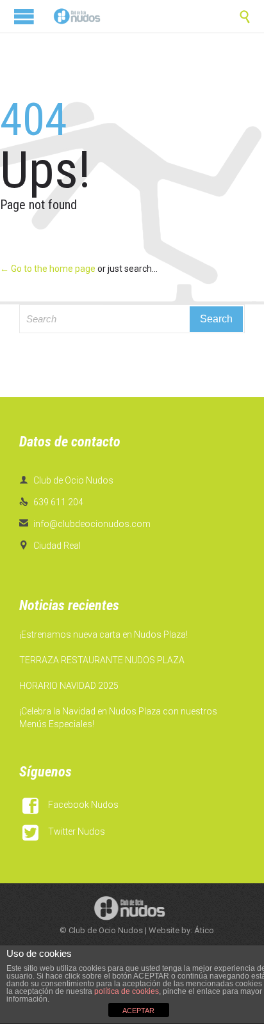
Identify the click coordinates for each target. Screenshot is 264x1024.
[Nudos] (77, 16)
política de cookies (126, 991)
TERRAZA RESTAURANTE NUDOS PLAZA (102, 660)
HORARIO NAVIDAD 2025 (69, 686)
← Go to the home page (47, 269)
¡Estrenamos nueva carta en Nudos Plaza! (103, 634)
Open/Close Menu (24, 16)
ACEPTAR (138, 1010)
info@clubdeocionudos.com (85, 524)
